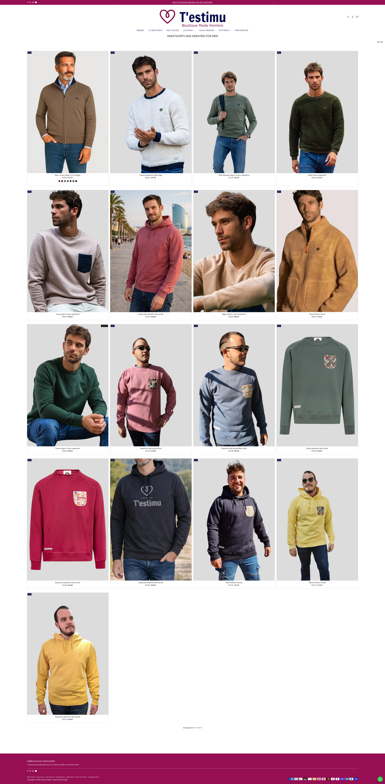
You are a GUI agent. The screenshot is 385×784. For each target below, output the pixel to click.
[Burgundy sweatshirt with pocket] (151, 251)
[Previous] (112, 2)
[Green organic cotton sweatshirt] (67, 385)
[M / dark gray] (71, 181)
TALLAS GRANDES (206, 30)
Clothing (188, 30)
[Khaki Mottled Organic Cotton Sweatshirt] (234, 112)
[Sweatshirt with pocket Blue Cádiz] (234, 385)
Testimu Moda (46, 780)
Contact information (80, 777)
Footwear (224, 30)
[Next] (272, 2)
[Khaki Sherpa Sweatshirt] (317, 112)
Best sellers (173, 30)
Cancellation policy (93, 777)
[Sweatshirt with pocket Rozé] (151, 385)
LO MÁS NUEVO (155, 30)
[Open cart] (357, 17)
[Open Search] (348, 17)
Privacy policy (40, 777)
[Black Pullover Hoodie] (234, 520)
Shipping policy (60, 777)
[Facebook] (28, 2)
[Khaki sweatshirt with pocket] (317, 385)
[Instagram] (30, 2)
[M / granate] (62, 181)
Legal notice (69, 777)
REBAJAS (140, 30)
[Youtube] (35, 2)
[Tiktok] (33, 2)
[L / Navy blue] (76, 181)
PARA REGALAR (241, 30)
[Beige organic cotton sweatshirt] (234, 251)
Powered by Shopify (60, 780)
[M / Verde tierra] (68, 181)
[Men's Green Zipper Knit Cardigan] (67, 112)
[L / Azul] (73, 181)
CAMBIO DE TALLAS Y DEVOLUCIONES (41, 761)
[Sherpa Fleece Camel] (317, 251)
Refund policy (31, 777)
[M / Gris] (65, 181)
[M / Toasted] (59, 181)
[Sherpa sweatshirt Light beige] (151, 112)
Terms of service (50, 777)
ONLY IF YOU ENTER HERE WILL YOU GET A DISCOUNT (192, 2)
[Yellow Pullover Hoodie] (317, 520)
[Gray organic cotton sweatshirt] (67, 251)
